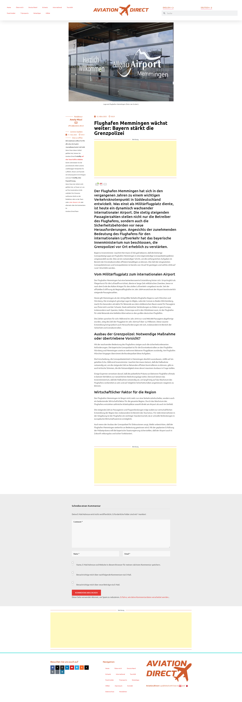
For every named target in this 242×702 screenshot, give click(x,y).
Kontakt (130, 686)
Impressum (118, 686)
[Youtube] (72, 667)
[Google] (52, 672)
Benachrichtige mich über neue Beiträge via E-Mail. (98, 584)
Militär (48, 13)
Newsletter (123, 692)
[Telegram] (77, 667)
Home (9, 7)
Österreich (19, 7)
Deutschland (32, 7)
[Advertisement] (135, 158)
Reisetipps (37, 13)
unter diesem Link (74, 202)
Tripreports (24, 13)
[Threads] (86, 667)
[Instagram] (62, 667)
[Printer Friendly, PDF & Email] (101, 184)
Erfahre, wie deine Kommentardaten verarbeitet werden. (144, 597)
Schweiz (45, 7)
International (57, 7)
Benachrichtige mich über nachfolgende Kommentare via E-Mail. (103, 574)
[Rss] (82, 667)
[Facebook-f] (52, 667)
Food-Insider (11, 13)
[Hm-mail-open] (57, 672)
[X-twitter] (57, 667)
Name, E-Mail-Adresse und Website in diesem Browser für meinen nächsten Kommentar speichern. (118, 564)
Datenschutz (109, 692)
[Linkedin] (67, 667)
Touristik (70, 7)
